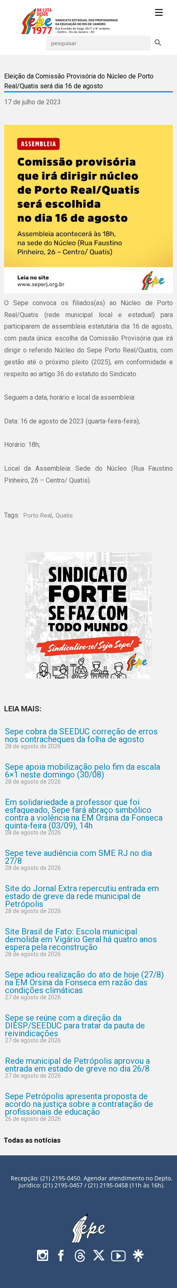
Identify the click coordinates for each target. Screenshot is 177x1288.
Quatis (64, 515)
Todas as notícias (32, 1140)
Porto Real (37, 515)
